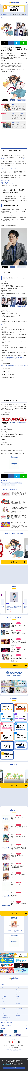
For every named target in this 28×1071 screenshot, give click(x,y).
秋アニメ (3, 1013)
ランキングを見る (14, 665)
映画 (16, 994)
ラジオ (3, 991)
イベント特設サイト (5, 180)
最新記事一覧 (4, 1008)
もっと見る (14, 785)
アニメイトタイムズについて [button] (6, 1022)
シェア (13, 100)
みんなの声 (18, 991)
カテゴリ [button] (3, 984)
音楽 (2, 998)
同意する (14, 1067)
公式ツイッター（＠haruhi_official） (9, 183)
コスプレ (17, 998)
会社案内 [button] (3, 1028)
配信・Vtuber (18, 1001)
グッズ (3, 994)
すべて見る (14, 913)
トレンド (3, 1003)
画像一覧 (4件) (22, 100)
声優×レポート (4, 1020)
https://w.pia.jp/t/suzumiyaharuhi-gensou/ (10, 168)
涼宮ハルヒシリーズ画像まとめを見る (14, 562)
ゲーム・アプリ (18, 996)
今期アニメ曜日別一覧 (20, 1008)
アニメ (3, 989)
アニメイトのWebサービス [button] (6, 1025)
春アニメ (3, 1010)
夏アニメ (17, 1010)
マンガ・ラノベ (4, 996)
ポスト (6, 100)
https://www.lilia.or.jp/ (5, 324)
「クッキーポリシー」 (7, 1064)
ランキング (18, 987)
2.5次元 (3, 1001)
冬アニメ (17, 1013)
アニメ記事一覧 (4, 1015)
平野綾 (20, 482)
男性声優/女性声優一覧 (6, 1017)
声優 (16, 989)
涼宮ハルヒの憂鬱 (14, 482)
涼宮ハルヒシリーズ (5, 482)
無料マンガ (18, 1003)
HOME (3, 987)
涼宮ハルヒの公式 (5, 182)
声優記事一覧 (18, 1015)
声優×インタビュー (19, 1017)
